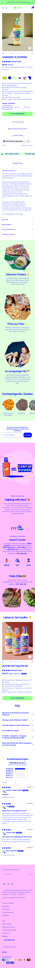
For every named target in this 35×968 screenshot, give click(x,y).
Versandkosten (14, 67)
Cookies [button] (4, 936)
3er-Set (17, 107)
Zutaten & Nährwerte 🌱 (9, 229)
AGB (3, 921)
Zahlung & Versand (8, 927)
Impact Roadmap (8, 912)
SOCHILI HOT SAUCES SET (15, 666)
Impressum (5, 933)
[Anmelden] (30, 874)
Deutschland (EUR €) (9, 947)
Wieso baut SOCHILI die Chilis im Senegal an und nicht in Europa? (17, 744)
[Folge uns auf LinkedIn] (12, 884)
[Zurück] (3, 53)
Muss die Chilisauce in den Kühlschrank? (16, 725)
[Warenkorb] (32, 8)
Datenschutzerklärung (9, 930)
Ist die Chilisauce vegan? (10, 730)
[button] (6, 61)
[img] (6, 787)
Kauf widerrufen (9, 940)
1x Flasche (7, 107)
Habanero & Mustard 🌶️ (9, 170)
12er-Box (27, 107)
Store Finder (6, 909)
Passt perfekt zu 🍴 (7, 224)
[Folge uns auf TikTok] (8, 884)
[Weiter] (32, 53)
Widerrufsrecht (7, 924)
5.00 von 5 (22, 763)
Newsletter (5, 915)
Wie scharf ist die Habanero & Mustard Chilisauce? (15, 714)
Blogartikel (5, 906)
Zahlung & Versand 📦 (8, 234)
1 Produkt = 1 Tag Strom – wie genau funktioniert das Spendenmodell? (14, 737)
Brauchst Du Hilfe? (27, 145)
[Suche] (6, 8)
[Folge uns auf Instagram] (4, 884)
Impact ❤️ (5, 219)
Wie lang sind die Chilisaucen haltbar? (15, 720)
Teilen (4, 145)
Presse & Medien (8, 903)
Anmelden (27, 435)
